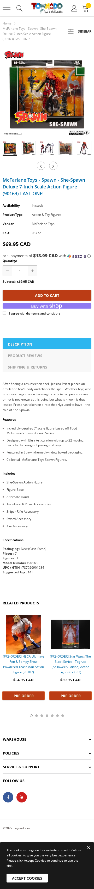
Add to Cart (47, 295)
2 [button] (36, 715)
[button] (47, 256)
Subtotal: (9, 281)
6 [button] (57, 715)
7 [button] (62, 715)
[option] (47, 92)
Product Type (12, 214)
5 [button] (52, 715)
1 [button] (31, 715)
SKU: (6, 233)
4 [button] (47, 715)
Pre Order (24, 695)
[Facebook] (8, 797)
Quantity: (10, 261)
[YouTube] (21, 797)
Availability (11, 205)
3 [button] (41, 715)
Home (7, 23)
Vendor (8, 224)
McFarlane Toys (43, 224)
